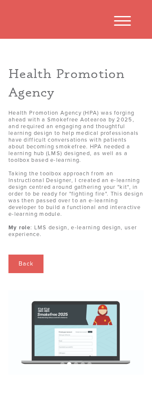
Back (26, 263)
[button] (122, 21)
